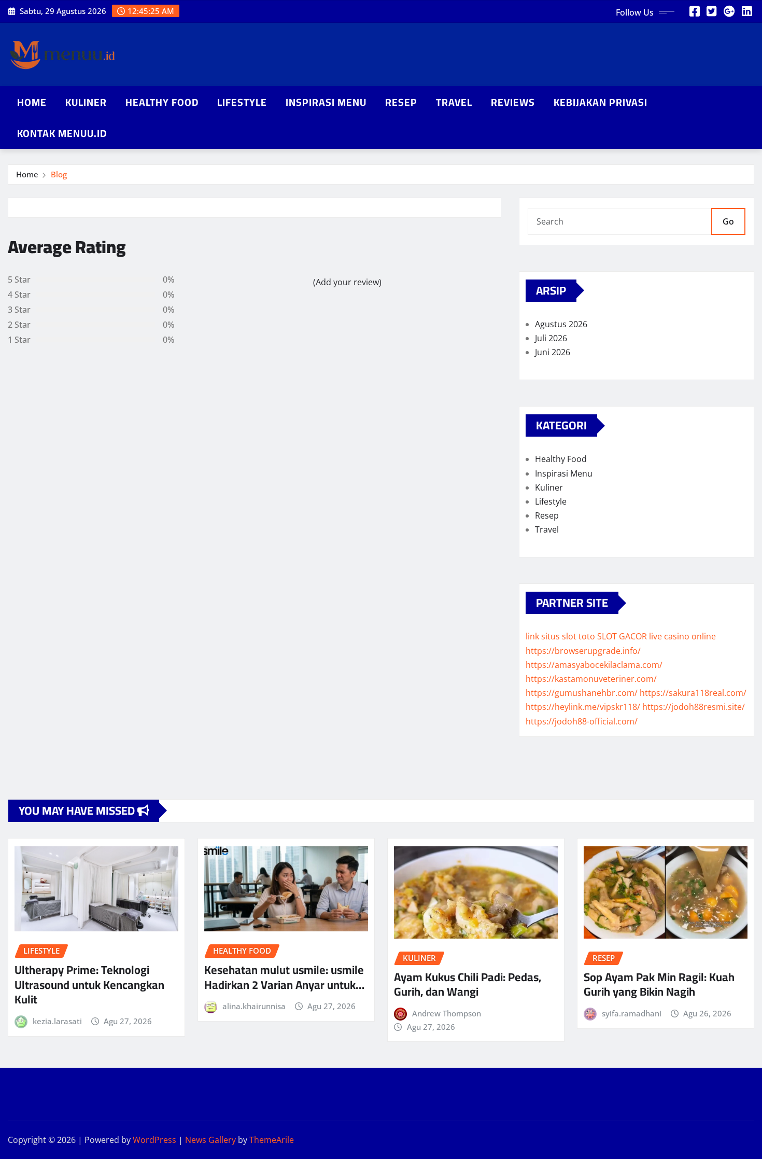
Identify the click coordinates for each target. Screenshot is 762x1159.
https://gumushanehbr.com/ (582, 693)
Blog (59, 174)
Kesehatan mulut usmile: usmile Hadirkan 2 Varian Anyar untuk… (284, 977)
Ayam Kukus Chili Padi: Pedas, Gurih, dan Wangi (467, 984)
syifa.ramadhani (631, 1013)
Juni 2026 (552, 352)
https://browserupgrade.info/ (583, 651)
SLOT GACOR (622, 636)
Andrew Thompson (446, 1013)
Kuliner (86, 102)
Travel (454, 102)
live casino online (682, 636)
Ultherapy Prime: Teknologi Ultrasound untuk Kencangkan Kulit (89, 984)
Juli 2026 (551, 338)
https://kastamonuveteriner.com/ (591, 679)
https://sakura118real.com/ (693, 693)
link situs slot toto (560, 636)
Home (32, 102)
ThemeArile (271, 1140)
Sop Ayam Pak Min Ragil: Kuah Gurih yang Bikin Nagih (659, 984)
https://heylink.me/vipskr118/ (583, 707)
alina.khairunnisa (254, 1006)
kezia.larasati (57, 1021)
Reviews (513, 102)
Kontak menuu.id (62, 133)
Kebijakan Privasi (600, 102)
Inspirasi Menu (326, 102)
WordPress (154, 1140)
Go (728, 221)
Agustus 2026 (561, 324)
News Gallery (210, 1140)
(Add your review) (347, 282)
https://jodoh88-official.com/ (582, 721)
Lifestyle (242, 102)
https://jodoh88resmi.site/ (693, 707)
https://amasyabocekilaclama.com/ (594, 665)
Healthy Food (162, 102)
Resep (401, 102)
